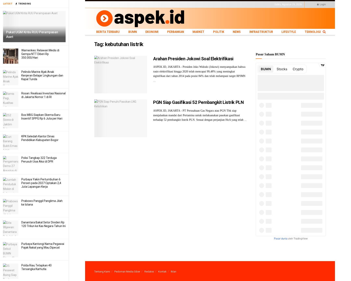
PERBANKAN (146, 4)
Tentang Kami (102, 271)
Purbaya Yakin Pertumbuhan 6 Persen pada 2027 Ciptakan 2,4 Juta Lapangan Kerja (41, 183)
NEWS (182, 4)
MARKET (160, 4)
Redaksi (149, 271)
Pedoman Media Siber (127, 271)
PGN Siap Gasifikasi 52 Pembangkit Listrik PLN (198, 102)
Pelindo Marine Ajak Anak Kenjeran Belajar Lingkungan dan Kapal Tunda (42, 75)
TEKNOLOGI (229, 4)
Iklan (173, 271)
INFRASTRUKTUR (197, 4)
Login (322, 4)
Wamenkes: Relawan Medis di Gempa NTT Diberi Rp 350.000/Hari (40, 54)
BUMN (120, 4)
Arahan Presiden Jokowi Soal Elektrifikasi (193, 58)
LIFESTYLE (214, 4)
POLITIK (172, 4)
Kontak (162, 271)
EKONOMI (131, 4)
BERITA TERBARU (104, 4)
